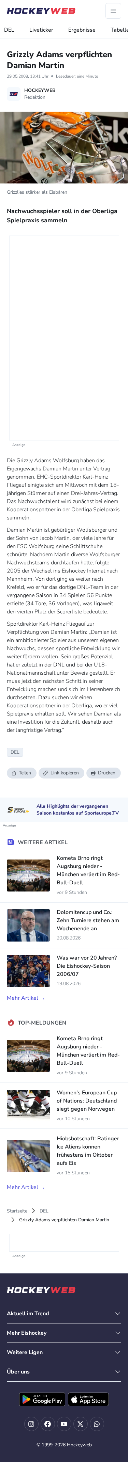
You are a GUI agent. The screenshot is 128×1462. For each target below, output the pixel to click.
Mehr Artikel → (26, 998)
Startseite (17, 1211)
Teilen (25, 773)
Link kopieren (65, 773)
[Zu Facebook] (48, 1424)
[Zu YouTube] (64, 1424)
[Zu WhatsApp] (97, 1424)
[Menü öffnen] (113, 11)
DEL (9, 30)
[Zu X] (80, 1424)
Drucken (106, 773)
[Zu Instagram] (31, 1424)
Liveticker (41, 30)
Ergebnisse (82, 30)
